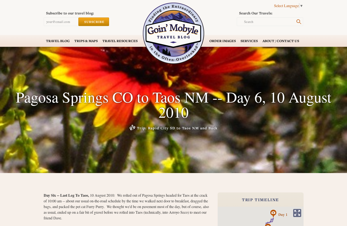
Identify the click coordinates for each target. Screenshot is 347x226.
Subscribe (94, 22)
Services (249, 41)
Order (222, 41)
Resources (120, 41)
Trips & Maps (86, 41)
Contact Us (280, 41)
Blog (58, 41)
